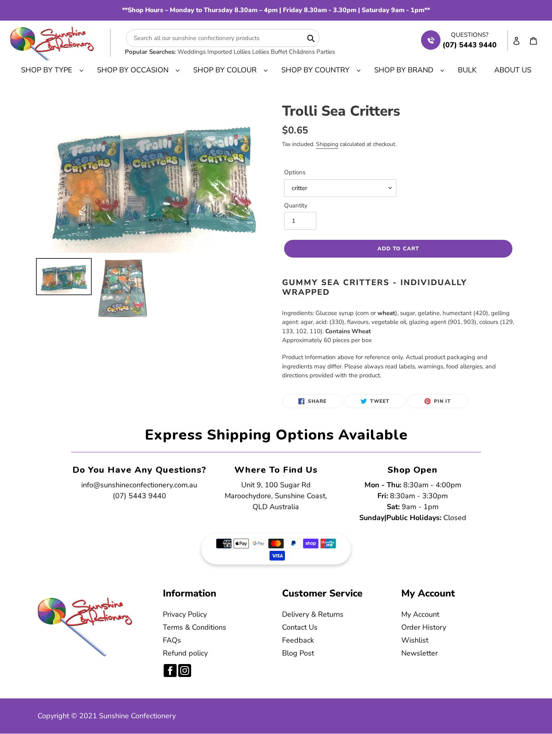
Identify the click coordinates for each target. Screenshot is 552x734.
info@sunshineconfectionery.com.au (139, 485)
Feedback (298, 640)
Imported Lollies (229, 52)
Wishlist (414, 640)
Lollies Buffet (269, 52)
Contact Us (300, 627)
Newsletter (419, 653)
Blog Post (298, 653)
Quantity (296, 205)
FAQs (172, 640)
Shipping (327, 144)
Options (294, 172)
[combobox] (223, 38)
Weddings (191, 52)
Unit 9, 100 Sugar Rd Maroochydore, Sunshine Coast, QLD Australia (276, 496)
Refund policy (185, 653)
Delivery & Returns (312, 614)
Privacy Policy (185, 614)
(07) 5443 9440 (139, 496)
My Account (420, 614)
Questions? (470, 35)
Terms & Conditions (194, 627)
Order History (423, 627)
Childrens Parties (312, 52)
